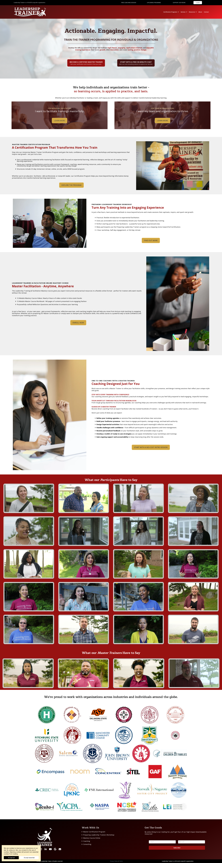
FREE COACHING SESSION (128, 2)
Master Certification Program (94, 832)
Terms (121, 861)
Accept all (11, 857)
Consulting (87, 844)
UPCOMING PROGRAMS (154, 2)
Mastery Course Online (91, 838)
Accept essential (29, 857)
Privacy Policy (114, 861)
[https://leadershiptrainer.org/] (30, 12)
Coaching (86, 841)
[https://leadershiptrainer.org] (44, 837)
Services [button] (183, 12)
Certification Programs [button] (170, 12)
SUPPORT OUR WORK (179, 2)
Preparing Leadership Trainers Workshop (98, 835)
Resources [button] (192, 12)
